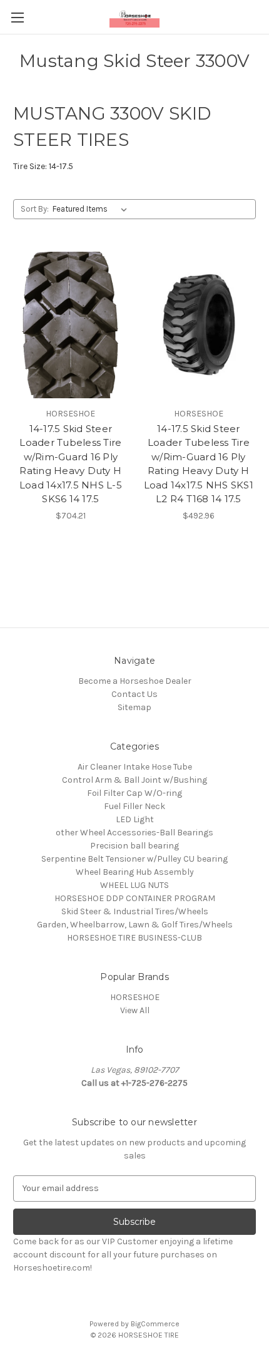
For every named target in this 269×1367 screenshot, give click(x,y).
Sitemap (134, 707)
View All (135, 1010)
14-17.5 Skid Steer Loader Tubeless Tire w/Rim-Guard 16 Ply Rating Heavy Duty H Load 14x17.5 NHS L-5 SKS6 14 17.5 (70, 464)
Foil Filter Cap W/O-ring (134, 793)
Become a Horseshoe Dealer (134, 681)
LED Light (135, 819)
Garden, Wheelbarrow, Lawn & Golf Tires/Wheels (135, 924)
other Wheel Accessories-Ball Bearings (134, 832)
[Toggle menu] (17, 17)
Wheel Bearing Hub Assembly (135, 872)
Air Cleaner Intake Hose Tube (135, 766)
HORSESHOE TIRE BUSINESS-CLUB (134, 937)
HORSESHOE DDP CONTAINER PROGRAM (134, 898)
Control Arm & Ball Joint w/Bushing (134, 780)
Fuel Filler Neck (134, 806)
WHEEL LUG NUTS (134, 885)
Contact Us (134, 694)
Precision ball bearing (134, 845)
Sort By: (35, 209)
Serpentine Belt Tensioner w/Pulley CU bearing (134, 859)
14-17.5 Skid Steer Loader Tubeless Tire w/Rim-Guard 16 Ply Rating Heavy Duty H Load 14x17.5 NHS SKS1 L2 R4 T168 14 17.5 (198, 464)
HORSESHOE (135, 997)
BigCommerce (155, 1323)
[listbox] (92, 209)
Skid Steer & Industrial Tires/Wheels (134, 911)
